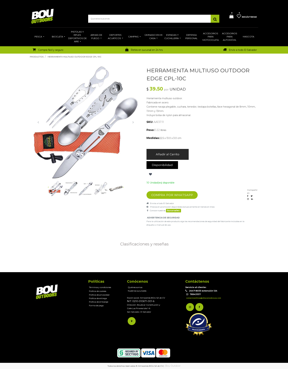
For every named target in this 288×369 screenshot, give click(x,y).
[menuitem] (39, 36)
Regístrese (249, 17)
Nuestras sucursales (137, 291)
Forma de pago (96, 305)
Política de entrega (98, 298)
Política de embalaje (98, 302)
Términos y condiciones (100, 287)
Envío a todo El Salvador (243, 49)
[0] (230, 16)
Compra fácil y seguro (50, 49)
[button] (38, 122)
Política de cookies (97, 291)
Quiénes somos (135, 287)
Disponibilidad (162, 165)
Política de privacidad (99, 295)
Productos (37, 56)
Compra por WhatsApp (172, 195)
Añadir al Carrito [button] (167, 154)
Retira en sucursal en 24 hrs (147, 49)
